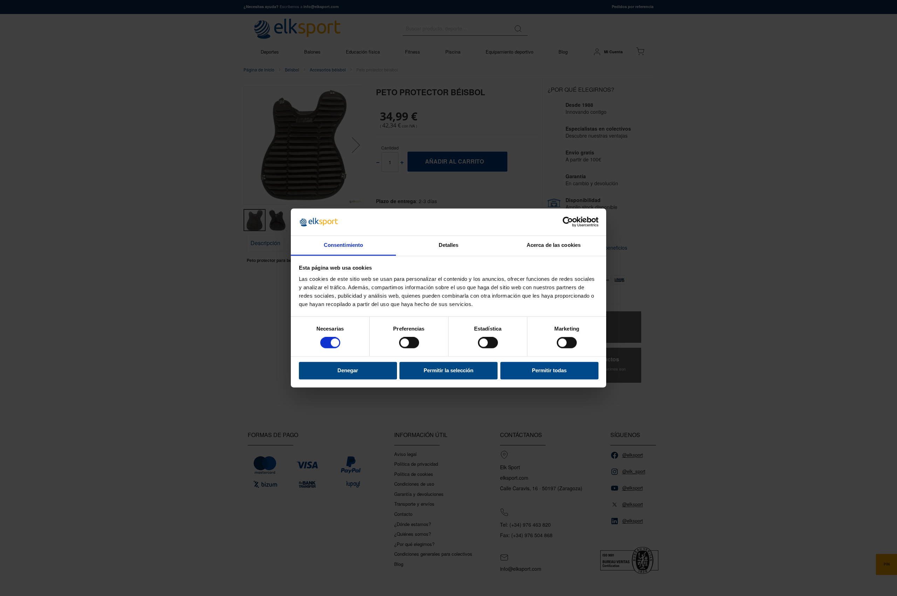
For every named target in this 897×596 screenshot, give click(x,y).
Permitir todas (549, 370)
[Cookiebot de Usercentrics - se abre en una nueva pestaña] (567, 222)
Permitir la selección (448, 370)
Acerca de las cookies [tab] (554, 245)
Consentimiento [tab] (343, 245)
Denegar (347, 370)
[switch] (409, 343)
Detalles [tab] (449, 245)
